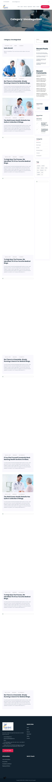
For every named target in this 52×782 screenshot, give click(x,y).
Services (25, 6)
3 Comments (21, 78)
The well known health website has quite (44, 130)
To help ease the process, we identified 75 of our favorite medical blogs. (17, 161)
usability (38, 174)
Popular (38, 172)
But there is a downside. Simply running (44, 124)
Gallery (34, 6)
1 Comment (21, 45)
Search (37, 39)
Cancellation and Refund (6, 763)
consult (43, 165)
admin (15, 45)
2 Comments (21, 117)
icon (38, 170)
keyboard (41, 170)
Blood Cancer (38, 142)
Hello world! (8, 48)
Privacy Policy (4, 761)
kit (45, 170)
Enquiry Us (45, 6)
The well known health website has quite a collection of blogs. (17, 121)
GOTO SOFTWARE (7, 750)
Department (30, 6)
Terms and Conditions (6, 759)
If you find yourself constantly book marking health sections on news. (17, 458)
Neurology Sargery (39, 150)
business (38, 165)
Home (19, 6)
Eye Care (37, 147)
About (22, 6)
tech (42, 172)
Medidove (15, 78)
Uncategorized (38, 155)
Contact (37, 6)
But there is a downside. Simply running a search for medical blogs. (17, 82)
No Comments (22, 494)
